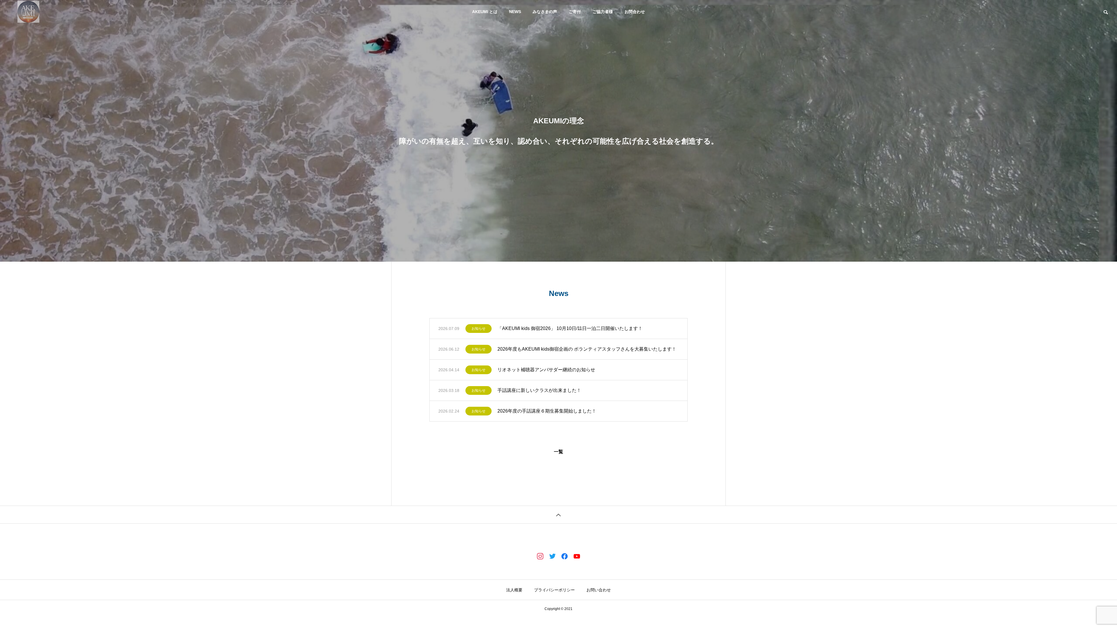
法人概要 (514, 590)
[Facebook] (564, 556)
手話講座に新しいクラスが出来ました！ (539, 390)
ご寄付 (575, 11)
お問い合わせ (598, 590)
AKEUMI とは (484, 11)
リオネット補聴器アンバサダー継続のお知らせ (546, 369)
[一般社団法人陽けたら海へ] (28, 11)
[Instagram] (540, 556)
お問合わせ (635, 11)
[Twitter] (552, 556)
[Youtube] (577, 556)
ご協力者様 (603, 11)
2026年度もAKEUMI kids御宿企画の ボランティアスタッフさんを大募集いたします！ (586, 349)
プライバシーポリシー (554, 590)
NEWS (515, 11)
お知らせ (478, 329)
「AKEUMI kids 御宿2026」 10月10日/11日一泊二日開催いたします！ (570, 328)
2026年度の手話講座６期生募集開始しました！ (546, 410)
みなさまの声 (545, 11)
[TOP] (558, 514)
